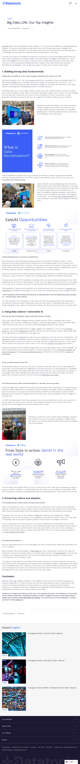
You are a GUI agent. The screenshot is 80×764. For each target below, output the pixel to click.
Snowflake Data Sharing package (13, 179)
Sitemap (33, 747)
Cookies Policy (58, 747)
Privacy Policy (6, 747)
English (71, 762)
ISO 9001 (49, 747)
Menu (76, 3)
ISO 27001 (41, 747)
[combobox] (71, 762)
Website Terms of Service (20, 747)
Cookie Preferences (70, 747)
